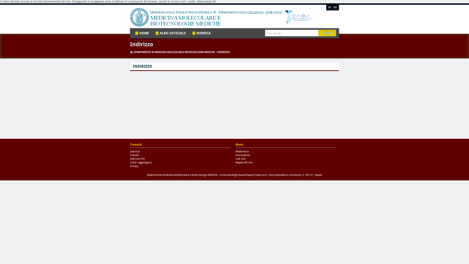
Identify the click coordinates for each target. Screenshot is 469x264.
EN (335, 7)
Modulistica (242, 151)
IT (329, 7)
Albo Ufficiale (173, 33)
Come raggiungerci (141, 162)
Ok (214, 1)
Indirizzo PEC (137, 158)
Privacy (134, 166)
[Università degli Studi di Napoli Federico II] (224, 17)
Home (144, 33)
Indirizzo (224, 52)
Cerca (327, 33)
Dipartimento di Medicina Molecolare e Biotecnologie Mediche (174, 52)
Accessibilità (243, 155)
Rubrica (204, 33)
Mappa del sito (244, 162)
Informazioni (204, 1)
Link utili (241, 158)
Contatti (134, 155)
